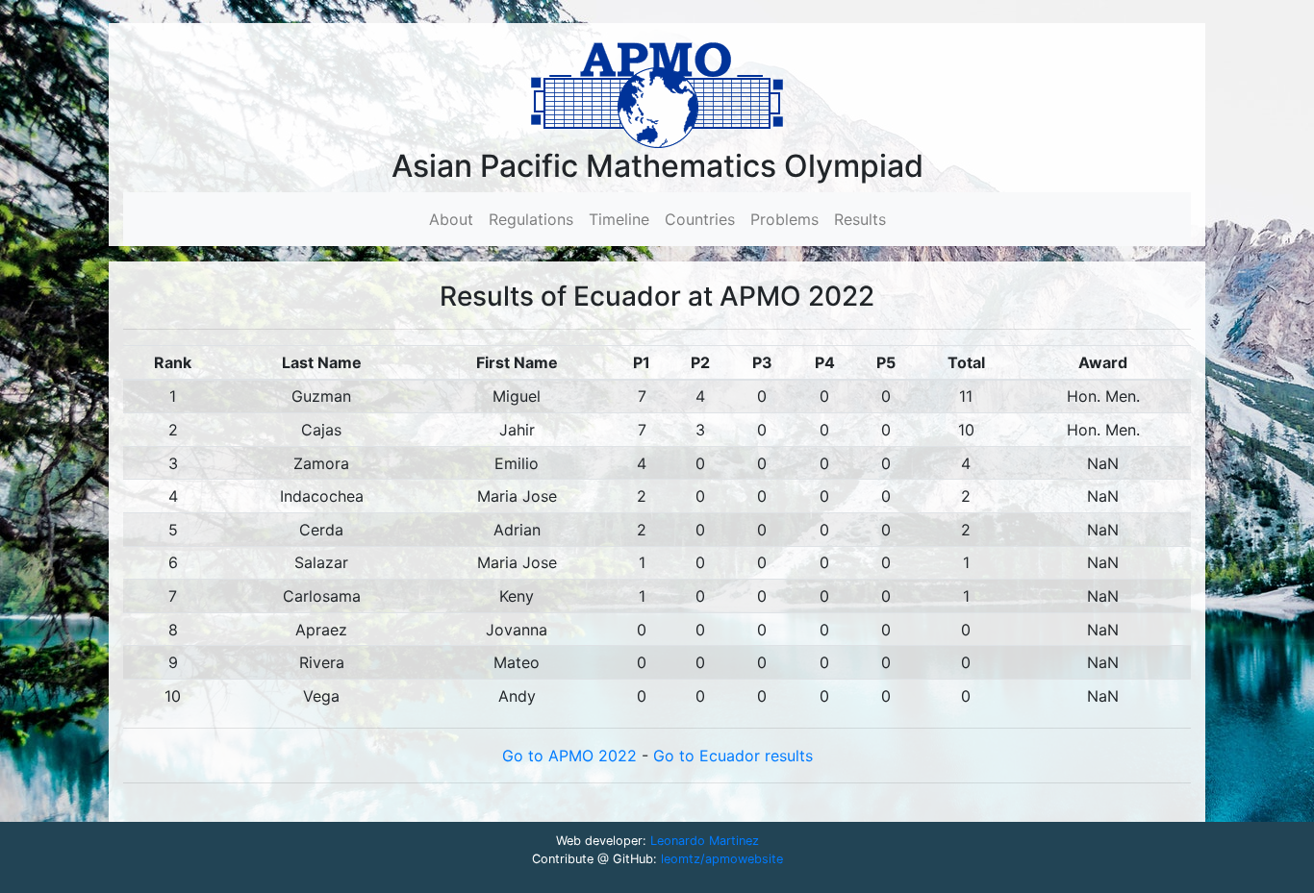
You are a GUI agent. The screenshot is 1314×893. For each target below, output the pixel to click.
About (455, 219)
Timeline (619, 219)
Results (860, 219)
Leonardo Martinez (704, 840)
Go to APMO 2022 (572, 755)
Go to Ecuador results (733, 755)
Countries (700, 219)
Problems (784, 219)
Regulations (531, 219)
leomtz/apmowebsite (722, 859)
